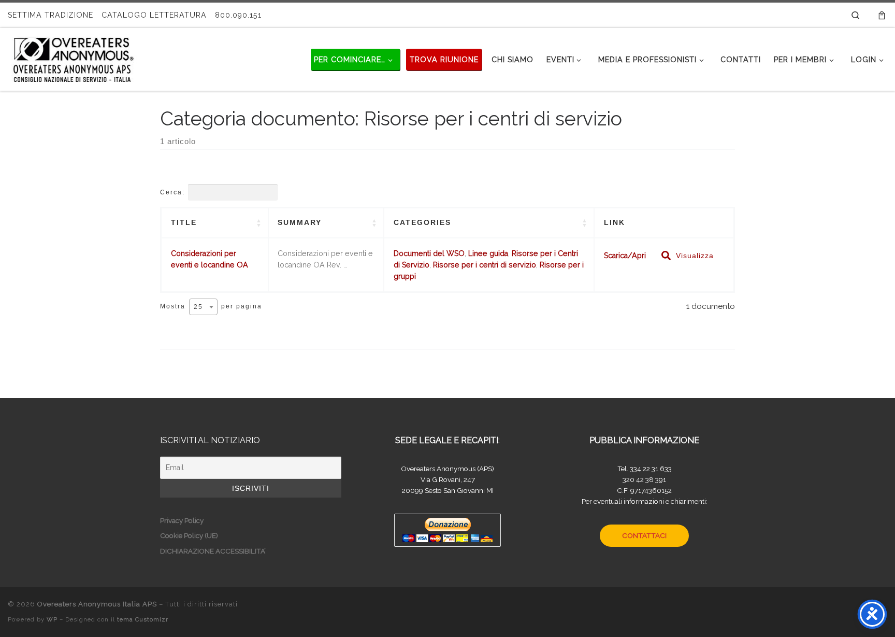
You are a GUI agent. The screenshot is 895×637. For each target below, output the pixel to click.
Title (184, 222)
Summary (300, 222)
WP (52, 619)
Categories (422, 222)
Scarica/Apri (625, 255)
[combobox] (203, 307)
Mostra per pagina (211, 306)
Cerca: (172, 192)
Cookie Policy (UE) (189, 535)
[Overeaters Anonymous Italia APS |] (72, 57)
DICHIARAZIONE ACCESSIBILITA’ (213, 551)
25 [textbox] (198, 306)
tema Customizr (142, 619)
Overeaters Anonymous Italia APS (97, 604)
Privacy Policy (182, 520)
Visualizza (695, 255)
